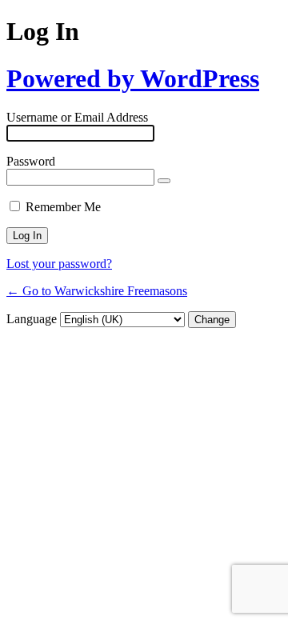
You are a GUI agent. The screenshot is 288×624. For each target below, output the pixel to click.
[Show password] (164, 180)
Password (30, 161)
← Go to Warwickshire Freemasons (96, 291)
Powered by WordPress (132, 78)
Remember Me (63, 207)
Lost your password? (59, 263)
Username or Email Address (77, 117)
